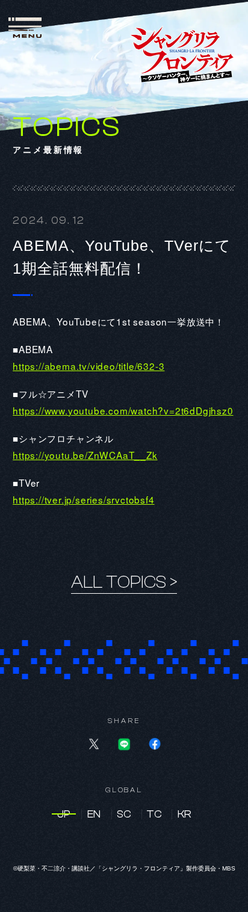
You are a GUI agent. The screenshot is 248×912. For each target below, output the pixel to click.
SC (124, 814)
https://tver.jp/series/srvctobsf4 (83, 499)
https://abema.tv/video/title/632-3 (88, 365)
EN (94, 814)
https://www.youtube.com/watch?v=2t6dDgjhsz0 (123, 410)
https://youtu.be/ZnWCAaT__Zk (85, 454)
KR (184, 814)
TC (154, 814)
